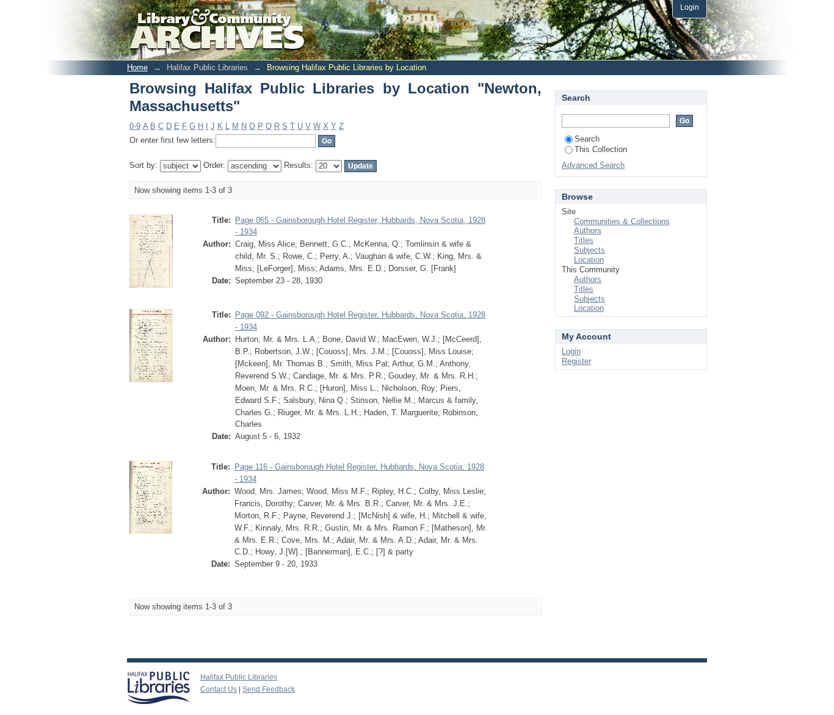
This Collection (601, 149)
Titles (583, 240)
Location (589, 259)
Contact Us (218, 689)
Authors (587, 230)
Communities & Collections (622, 221)
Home (137, 67)
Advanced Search (593, 165)
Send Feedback (268, 689)
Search (587, 138)
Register (576, 361)
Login (689, 7)
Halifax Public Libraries (238, 677)
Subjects (589, 250)
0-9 (134, 126)
